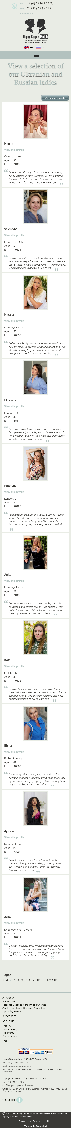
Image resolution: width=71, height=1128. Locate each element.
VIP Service (8, 1001)
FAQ (4, 1041)
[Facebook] (19, 1100)
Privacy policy (25, 1121)
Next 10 (52, 979)
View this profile (14, 149)
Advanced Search (55, 98)
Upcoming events (11, 1011)
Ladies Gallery (10, 1029)
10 (38, 979)
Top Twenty (8, 1032)
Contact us (26, 13)
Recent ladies (9, 1036)
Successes (9, 1016)
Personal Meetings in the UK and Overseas (25, 1004)
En (31, 47)
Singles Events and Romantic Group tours (24, 1008)
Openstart (41, 1126)
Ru (43, 47)
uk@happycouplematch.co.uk (17, 1066)
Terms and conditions (42, 1121)
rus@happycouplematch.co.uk (17, 1085)
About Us (8, 1021)
